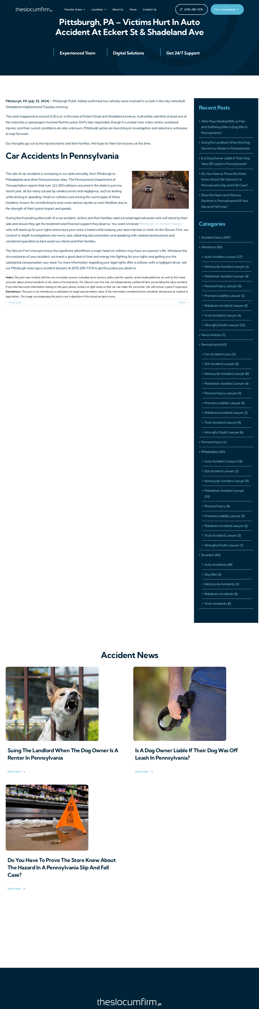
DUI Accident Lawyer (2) (221, 471)
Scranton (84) (211, 555)
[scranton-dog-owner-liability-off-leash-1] (179, 668)
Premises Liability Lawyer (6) (224, 403)
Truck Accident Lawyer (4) (222, 315)
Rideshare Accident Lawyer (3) (226, 305)
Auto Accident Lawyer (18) (223, 461)
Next (182, 302)
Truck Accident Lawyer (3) (222, 535)
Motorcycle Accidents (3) (221, 584)
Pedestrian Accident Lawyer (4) (226, 276)
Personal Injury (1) (214, 442)
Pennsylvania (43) (214, 344)
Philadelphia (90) (213, 452)
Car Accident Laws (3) (220, 354)
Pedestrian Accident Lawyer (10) (224, 493)
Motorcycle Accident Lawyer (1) (226, 266)
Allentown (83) (211, 247)
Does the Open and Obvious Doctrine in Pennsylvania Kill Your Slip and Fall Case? (224, 200)
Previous (15, 302)
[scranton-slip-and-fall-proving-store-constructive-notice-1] (47, 786)
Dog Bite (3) (212, 574)
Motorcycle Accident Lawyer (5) (226, 481)
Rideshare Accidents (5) (221, 594)
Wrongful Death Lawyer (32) (224, 325)
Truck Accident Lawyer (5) (222, 422)
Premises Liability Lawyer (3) (224, 516)
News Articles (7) (213, 335)
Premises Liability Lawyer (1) (224, 296)
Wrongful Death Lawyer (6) (223, 432)
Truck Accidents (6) (217, 603)
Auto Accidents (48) (218, 564)
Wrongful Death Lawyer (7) (223, 545)
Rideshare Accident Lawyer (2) (226, 413)
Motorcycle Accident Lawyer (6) (226, 374)
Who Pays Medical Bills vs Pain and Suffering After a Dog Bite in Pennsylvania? (224, 127)
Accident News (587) (216, 237)
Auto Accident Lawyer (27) (223, 257)
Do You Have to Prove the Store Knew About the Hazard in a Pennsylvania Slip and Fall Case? (224, 179)
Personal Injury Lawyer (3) (222, 286)
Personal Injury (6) (217, 506)
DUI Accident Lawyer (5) (221, 364)
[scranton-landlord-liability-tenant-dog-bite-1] (52, 668)
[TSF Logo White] (34, 9)
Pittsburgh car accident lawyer (160, 224)
